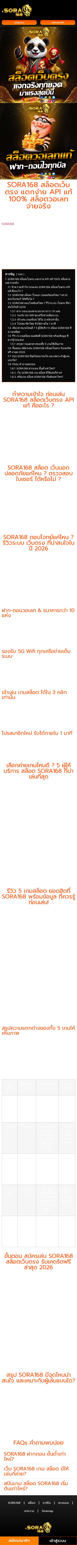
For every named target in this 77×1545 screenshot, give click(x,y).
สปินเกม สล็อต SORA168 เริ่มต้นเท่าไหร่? (36, 1486)
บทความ (29, 1511)
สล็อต (31, 1503)
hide (20, 274)
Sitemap (47, 1511)
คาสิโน (47, 1503)
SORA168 (8, 224)
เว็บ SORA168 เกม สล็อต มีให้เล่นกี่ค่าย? (36, 1471)
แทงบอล (63, 1503)
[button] (74, 5)
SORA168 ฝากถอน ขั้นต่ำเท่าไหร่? (35, 1456)
